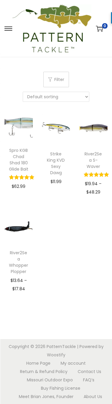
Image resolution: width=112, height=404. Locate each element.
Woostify (56, 355)
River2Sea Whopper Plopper (18, 262)
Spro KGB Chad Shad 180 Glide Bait (18, 159)
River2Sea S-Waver (93, 160)
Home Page (38, 363)
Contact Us (89, 372)
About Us (93, 397)
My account (73, 363)
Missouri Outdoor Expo (50, 380)
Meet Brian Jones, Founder (46, 397)
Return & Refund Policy (43, 372)
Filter (59, 79)
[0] (99, 28)
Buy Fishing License (60, 388)
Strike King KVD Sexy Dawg (56, 163)
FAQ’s (88, 380)
